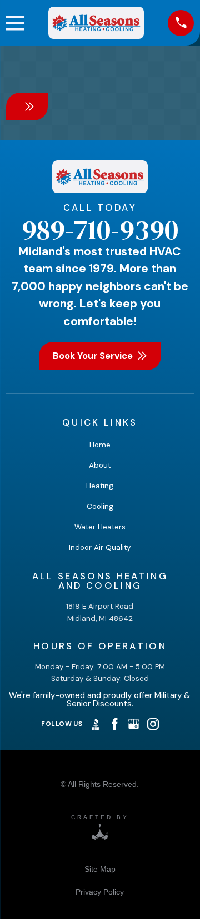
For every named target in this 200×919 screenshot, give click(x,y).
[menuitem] (100, 868)
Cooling (100, 506)
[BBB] (96, 724)
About (100, 465)
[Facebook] (115, 724)
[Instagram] (153, 724)
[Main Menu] (15, 23)
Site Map (100, 869)
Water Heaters (100, 527)
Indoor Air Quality (100, 547)
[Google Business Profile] (133, 724)
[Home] (96, 23)
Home (100, 445)
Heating (99, 486)
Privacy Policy (100, 891)
